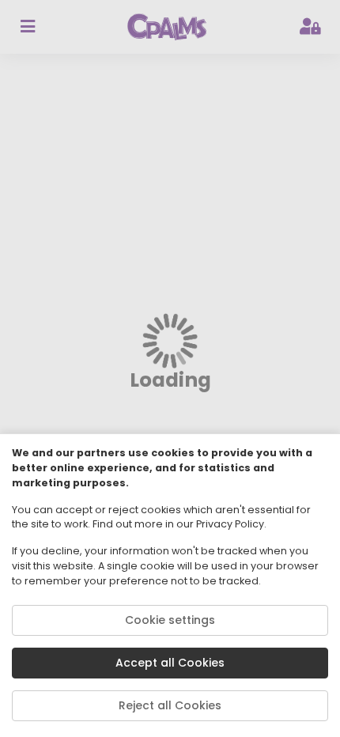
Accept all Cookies (170, 663)
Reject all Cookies (170, 705)
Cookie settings (170, 620)
